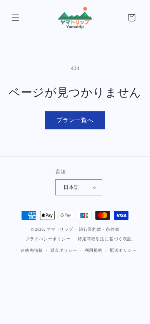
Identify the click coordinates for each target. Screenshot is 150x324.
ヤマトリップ (59, 229)
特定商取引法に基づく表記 (105, 238)
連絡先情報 (31, 250)
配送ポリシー (123, 250)
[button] (15, 17)
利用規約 (94, 250)
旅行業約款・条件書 (99, 229)
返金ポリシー (63, 250)
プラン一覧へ (75, 120)
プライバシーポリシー (47, 238)
